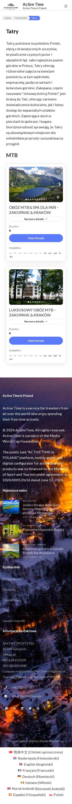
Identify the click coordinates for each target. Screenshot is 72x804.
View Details (36, 238)
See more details (34, 219)
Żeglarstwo (30, 501)
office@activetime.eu (26, 696)
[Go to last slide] (16, 184)
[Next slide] (56, 184)
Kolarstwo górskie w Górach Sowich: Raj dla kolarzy (43, 551)
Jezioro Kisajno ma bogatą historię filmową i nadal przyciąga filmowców (41, 509)
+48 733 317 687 (22, 687)
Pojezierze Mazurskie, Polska (43, 530)
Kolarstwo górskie (34, 525)
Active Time (33, 4)
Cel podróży (11, 600)
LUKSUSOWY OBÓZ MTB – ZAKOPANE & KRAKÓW (32, 312)
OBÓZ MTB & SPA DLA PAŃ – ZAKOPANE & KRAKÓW (34, 210)
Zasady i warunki (14, 621)
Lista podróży (12, 579)
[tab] (26, 199)
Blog (6, 610)
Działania (9, 589)
